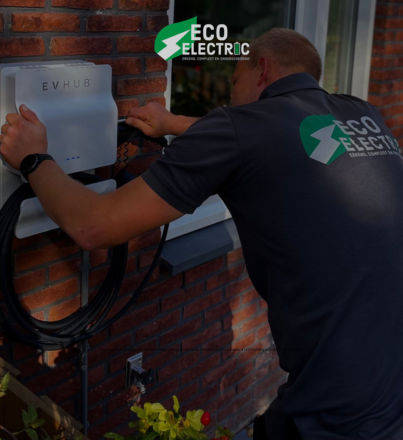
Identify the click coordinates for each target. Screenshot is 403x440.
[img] (201, 220)
